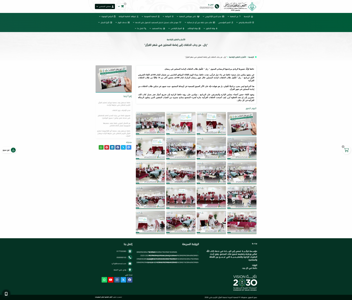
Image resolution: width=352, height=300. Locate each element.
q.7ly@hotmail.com (119, 263)
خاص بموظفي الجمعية (187, 16)
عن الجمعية (234, 16)
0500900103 (121, 257)
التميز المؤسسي (224, 22)
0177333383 (121, 251)
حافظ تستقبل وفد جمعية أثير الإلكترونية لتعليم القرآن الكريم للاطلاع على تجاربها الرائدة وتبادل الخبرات (113, 133)
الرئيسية (247, 16)
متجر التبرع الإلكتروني (213, 16)
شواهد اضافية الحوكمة (127, 16)
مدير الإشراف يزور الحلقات (121, 110)
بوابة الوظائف (192, 28)
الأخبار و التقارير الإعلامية (237, 57)
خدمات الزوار (122, 22)
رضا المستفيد (157, 28)
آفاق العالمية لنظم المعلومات (103, 297)
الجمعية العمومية (150, 16)
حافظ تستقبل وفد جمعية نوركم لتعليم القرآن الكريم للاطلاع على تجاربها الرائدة (114, 104)
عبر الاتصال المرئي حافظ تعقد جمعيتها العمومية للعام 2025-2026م (116, 124)
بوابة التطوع (210, 28)
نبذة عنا (150, 262)
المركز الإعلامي (176, 28)
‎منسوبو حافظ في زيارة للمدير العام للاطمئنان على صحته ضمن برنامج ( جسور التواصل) (114, 117)
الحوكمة (168, 16)
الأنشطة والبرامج (245, 22)
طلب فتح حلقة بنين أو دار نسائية (199, 22)
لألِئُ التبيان (105, 22)
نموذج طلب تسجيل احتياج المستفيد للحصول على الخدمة (156, 22)
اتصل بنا (140, 28)
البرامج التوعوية (107, 16)
